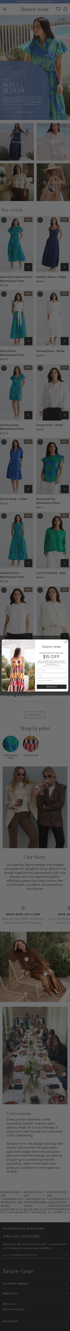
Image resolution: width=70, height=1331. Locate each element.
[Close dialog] (66, 641)
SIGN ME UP (51, 687)
